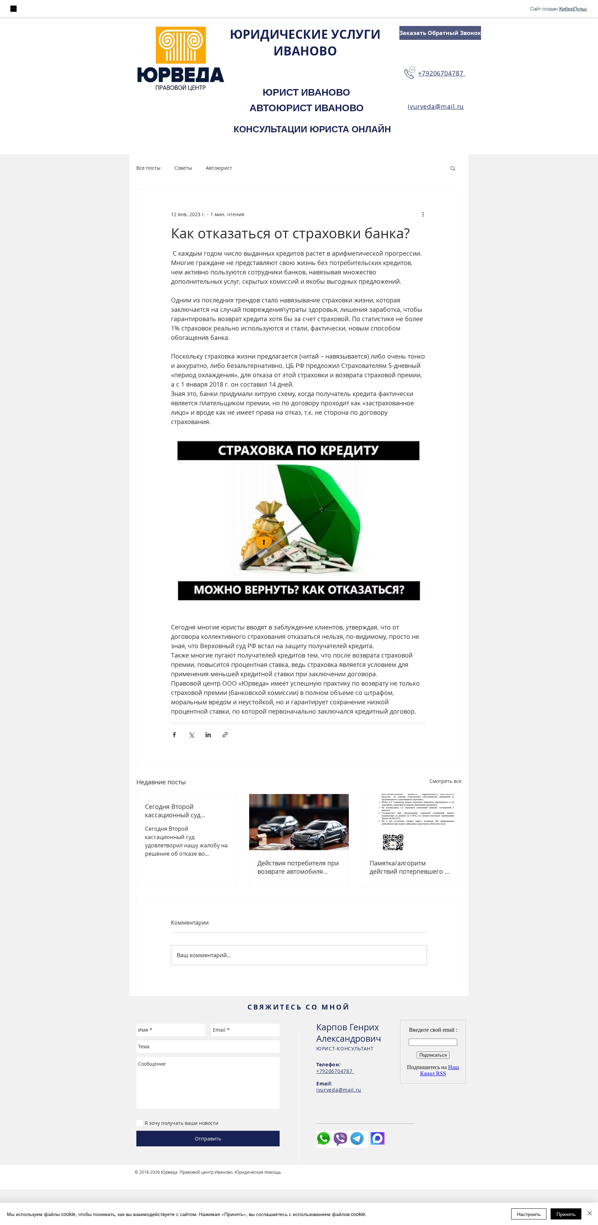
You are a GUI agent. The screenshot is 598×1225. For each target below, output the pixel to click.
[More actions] (423, 214)
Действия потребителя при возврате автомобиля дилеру (298, 867)
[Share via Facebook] (174, 734)
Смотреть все (445, 781)
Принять (566, 1213)
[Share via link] (225, 734)
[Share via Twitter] (191, 734)
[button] (453, 168)
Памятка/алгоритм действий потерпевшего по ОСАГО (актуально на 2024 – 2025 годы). (411, 867)
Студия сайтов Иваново (159, 1177)
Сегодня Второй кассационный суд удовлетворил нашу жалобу (175, 810)
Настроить (529, 1213)
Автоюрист (219, 168)
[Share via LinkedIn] (208, 734)
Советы (183, 168)
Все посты (148, 168)
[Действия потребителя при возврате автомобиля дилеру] (299, 822)
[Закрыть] (590, 1213)
